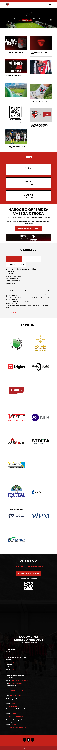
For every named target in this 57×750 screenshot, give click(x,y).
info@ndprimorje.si (13, 672)
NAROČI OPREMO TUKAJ (29, 228)
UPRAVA (26, 259)
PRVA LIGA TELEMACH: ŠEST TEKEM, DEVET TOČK (15, 146)
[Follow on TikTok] (32, 740)
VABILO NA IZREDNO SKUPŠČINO (14, 100)
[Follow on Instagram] (24, 740)
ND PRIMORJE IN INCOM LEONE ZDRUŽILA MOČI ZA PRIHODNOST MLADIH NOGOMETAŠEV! (39, 125)
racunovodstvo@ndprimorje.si (16, 683)
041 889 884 (13, 713)
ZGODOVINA (11, 264)
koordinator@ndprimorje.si (16, 716)
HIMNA (22, 264)
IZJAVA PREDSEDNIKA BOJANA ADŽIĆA (39, 53)
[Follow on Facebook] (28, 740)
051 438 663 (13, 703)
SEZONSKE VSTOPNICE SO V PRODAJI (13, 76)
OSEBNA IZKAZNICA (14, 259)
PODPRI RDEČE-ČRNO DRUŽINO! (14, 123)
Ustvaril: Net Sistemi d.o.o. (33, 748)
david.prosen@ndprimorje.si (16, 690)
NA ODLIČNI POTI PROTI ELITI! (39, 101)
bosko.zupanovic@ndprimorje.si (17, 662)
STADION (36, 259)
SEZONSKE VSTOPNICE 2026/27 (14, 52)
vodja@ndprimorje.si (14, 706)
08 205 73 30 (13, 680)
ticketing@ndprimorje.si (15, 695)
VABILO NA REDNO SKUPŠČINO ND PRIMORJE (40, 77)
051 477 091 (13, 724)
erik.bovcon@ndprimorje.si (15, 654)
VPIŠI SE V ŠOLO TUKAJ (28, 573)
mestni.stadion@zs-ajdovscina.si (17, 727)
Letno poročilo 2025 (11, 313)
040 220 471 (13, 669)
